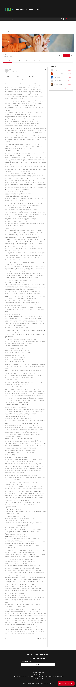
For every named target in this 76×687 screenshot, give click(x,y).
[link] (7, 60)
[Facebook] (61, 19)
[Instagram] (63, 19)
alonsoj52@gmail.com (38, 672)
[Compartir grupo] (72, 55)
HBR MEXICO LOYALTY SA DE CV (28, 9)
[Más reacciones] (11, 638)
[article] (25, 357)
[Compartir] (45, 70)
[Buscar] (59, 55)
